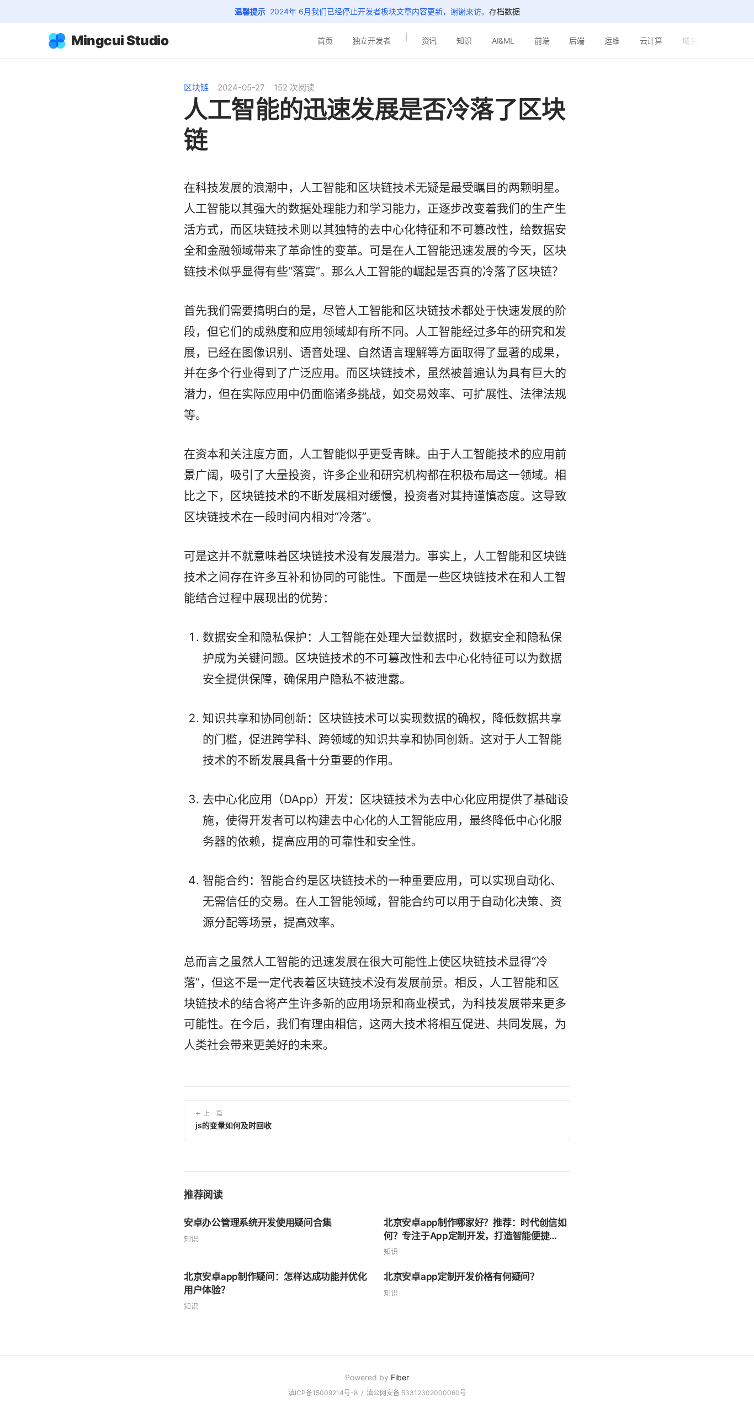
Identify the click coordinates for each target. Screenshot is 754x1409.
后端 (577, 40)
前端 (542, 40)
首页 (325, 40)
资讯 (429, 40)
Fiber (400, 1377)
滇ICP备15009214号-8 (323, 1393)
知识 (464, 40)
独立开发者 (372, 40)
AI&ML (503, 40)
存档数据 (504, 11)
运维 (612, 40)
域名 (690, 40)
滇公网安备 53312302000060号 (416, 1393)
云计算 (651, 40)
